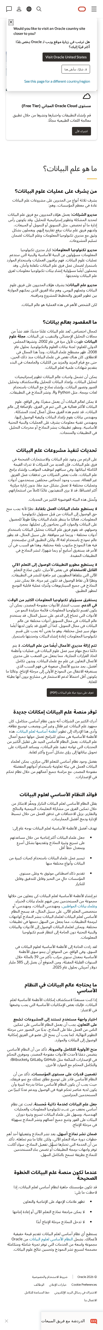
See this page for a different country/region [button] (57, 81)
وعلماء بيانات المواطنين (79, 905)
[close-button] (6, 1321)
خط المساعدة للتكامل (37, 1292)
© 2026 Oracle (87, 1277)
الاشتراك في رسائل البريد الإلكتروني (75, 1292)
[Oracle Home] (82, 9)
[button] (94, 9)
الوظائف (39, 1284)
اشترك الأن (81, 131)
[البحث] (39, 9)
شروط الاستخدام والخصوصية (50, 1277)
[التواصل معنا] (9, 9)
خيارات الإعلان (57, 1284)
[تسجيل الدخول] (19, 9)
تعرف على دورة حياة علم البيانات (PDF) (72, 692)
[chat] (94, 1321)
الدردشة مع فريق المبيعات (63, 1321)
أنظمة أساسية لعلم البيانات (37, 731)
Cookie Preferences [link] (84, 1284)
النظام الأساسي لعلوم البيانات (51, 1238)
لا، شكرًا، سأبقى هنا (75, 69)
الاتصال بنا (90, 1300)
